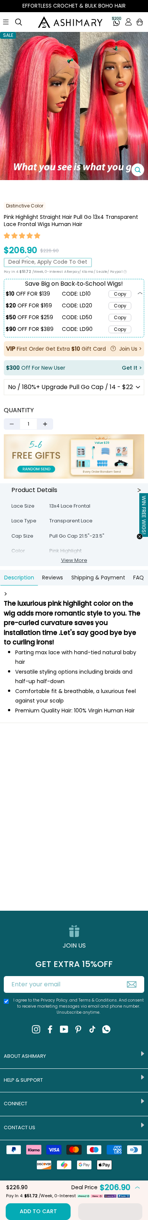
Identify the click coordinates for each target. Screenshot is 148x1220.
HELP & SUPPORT (23, 1080)
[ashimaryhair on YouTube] (64, 1028)
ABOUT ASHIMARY (25, 1056)
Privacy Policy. (54, 1000)
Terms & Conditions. (99, 1000)
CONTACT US (19, 1127)
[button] (22, 236)
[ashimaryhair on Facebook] (50, 1028)
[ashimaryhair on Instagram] (36, 1028)
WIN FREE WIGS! (143, 514)
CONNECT (15, 1103)
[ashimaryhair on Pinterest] (78, 1028)
